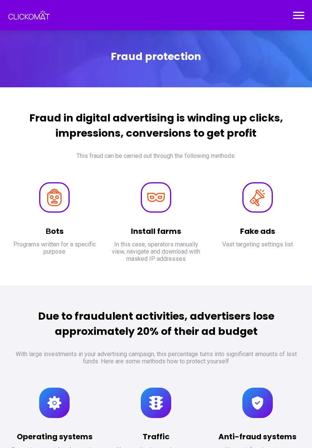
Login (15, 20)
